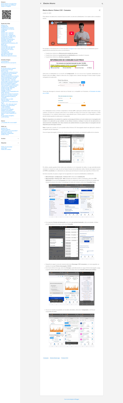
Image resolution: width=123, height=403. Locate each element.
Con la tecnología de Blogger (71, 399)
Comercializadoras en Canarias (9, 77)
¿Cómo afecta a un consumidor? (9, 130)
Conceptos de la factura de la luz (9, 72)
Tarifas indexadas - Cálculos (8, 79)
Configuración (4, 26)
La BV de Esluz (5, 117)
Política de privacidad (6, 146)
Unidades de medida (6, 74)
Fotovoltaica (4, 45)
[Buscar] (102, 4)
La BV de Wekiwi (5, 106)
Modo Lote (3, 44)
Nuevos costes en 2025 (7, 99)
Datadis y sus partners (6, 110)
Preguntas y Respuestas (7, 133)
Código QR (4, 30)
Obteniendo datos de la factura (9, 55)
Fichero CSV (64, 358)
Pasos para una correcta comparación (7, 50)
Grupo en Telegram (6, 6)
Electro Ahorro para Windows (8, 5)
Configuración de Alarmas (7, 29)
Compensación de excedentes (9, 73)
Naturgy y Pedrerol (6, 90)
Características (5, 61)
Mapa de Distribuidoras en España (10, 76)
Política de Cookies (6, 149)
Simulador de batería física (8, 39)
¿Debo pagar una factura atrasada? (10, 81)
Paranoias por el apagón (7, 109)
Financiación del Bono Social (8, 78)
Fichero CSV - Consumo (7, 32)
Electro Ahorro (49, 3)
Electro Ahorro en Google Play (8, 3)
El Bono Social (5, 134)
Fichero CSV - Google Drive (8, 35)
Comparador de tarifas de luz (8, 36)
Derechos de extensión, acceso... (9, 82)
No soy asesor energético (7, 115)
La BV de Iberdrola (6, 108)
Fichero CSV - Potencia (7, 34)
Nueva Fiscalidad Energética (8, 83)
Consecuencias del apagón (8, 111)
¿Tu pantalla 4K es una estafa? (9, 122)
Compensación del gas (7, 69)
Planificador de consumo (7, 27)
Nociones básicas (5, 129)
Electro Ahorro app (55, 358)
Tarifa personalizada (6, 41)
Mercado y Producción (6, 54)
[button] (99, 10)
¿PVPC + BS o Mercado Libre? (9, 104)
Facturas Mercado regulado (8, 47)
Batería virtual (4, 71)
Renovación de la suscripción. (8, 62)
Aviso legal (4, 148)
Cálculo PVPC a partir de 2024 (9, 86)
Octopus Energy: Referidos (8, 87)
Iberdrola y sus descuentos (8, 105)
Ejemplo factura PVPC (7, 38)
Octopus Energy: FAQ (6, 88)
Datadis (3, 31)
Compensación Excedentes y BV (9, 43)
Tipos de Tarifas (5, 100)
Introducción (4, 25)
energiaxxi (71, 48)
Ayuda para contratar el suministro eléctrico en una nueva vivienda (9, 94)
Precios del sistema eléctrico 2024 (9, 85)
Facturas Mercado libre (7, 48)
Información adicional (6, 132)
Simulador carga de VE (7, 40)
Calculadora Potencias (7, 53)
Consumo (45, 358)
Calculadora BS (5, 52)
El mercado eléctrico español (8, 68)
